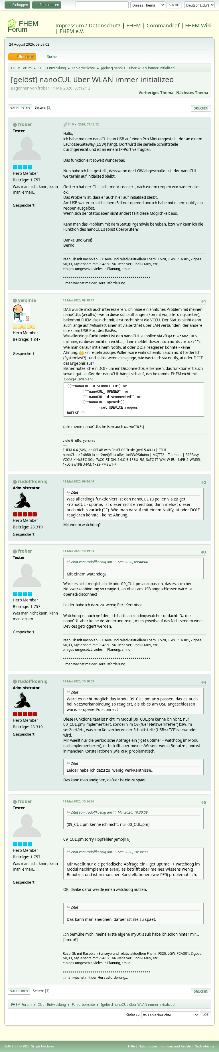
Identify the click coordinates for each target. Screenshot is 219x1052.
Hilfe (131, 1046)
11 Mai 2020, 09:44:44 (78, 481)
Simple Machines (42, 1046)
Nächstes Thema (192, 92)
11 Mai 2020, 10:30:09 (78, 681)
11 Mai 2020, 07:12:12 (83, 124)
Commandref (163, 25)
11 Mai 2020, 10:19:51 (78, 551)
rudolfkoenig (33, 481)
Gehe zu (132, 1014)
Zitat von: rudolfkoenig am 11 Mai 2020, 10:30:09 (109, 812)
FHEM (133, 25)
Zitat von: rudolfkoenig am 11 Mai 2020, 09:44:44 (109, 562)
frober (25, 124)
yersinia (27, 300)
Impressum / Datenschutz (88, 25)
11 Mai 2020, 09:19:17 (78, 300)
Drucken (201, 108)
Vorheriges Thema (156, 92)
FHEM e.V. (72, 31)
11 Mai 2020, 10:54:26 (78, 801)
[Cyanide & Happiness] (15, 346)
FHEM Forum (23, 26)
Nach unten (20, 108)
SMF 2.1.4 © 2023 (16, 1046)
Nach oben (19, 991)
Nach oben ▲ (205, 1046)
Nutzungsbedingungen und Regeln (165, 1046)
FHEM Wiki (198, 25)
